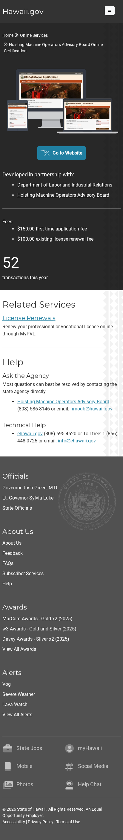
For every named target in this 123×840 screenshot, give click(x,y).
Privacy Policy (40, 821)
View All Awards (19, 649)
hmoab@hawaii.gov (91, 409)
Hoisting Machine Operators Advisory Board (63, 195)
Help (7, 584)
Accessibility (13, 821)
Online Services (34, 35)
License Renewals (29, 318)
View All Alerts (17, 714)
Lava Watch (14, 704)
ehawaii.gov (30, 433)
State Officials (17, 508)
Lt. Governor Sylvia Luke (27, 498)
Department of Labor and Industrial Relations (64, 185)
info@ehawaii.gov (77, 441)
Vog (6, 684)
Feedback (12, 553)
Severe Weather (18, 694)
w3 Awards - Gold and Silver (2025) (39, 629)
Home (7, 35)
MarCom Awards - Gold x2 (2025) (37, 618)
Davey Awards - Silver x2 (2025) (35, 639)
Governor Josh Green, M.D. (30, 488)
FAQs (7, 563)
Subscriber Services (23, 573)
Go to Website (67, 153)
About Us (11, 543)
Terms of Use (68, 821)
